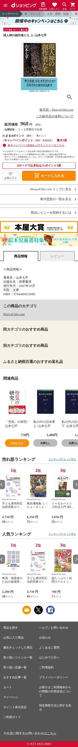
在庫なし (45, 443)
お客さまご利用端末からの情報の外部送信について (55, 691)
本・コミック (33, 13)
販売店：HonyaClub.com (56, 109)
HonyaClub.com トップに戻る (50, 189)
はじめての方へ (49, 657)
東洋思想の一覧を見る (55, 199)
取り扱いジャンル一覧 (17, 657)
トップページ (10, 13)
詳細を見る (17, 443)
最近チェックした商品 (17, 647)
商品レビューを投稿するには (51, 212)
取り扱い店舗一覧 (15, 667)
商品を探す (10, 627)
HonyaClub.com (14, 314)
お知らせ (45, 637)
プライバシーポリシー (53, 677)
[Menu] (5, 5)
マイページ (10, 697)
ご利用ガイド (12, 717)
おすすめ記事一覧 (15, 677)
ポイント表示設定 (15, 707)
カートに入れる (49, 175)
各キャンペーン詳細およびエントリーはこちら (36, 145)
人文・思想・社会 (58, 13)
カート (7, 687)
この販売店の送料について (54, 116)
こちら (51, 733)
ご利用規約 (46, 667)
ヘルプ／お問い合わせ (53, 627)
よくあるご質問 (49, 647)
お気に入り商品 (13, 637)
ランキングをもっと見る (62, 459)
